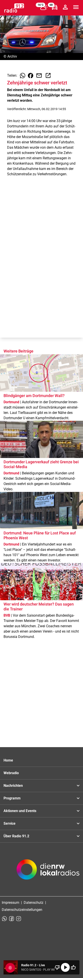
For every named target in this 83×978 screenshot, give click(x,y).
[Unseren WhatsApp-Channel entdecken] (4, 918)
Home (8, 760)
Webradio (11, 773)
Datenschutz (33, 902)
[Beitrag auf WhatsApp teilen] (22, 75)
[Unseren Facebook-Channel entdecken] (11, 918)
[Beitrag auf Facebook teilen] (30, 75)
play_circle (65, 967)
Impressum (10, 902)
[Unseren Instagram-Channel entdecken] (18, 918)
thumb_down (57, 967)
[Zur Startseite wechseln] (14, 8)
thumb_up (73, 967)
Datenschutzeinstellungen (22, 910)
